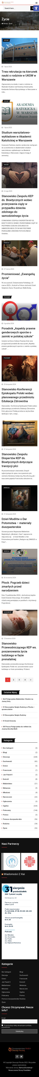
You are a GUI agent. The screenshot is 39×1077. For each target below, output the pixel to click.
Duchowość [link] (7, 761)
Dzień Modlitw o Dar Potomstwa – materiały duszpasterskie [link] (16, 523)
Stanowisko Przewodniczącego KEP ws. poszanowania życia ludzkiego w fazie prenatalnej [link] (19, 651)
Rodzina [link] (6, 824)
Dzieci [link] (5, 766)
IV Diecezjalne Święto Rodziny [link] (14, 715)
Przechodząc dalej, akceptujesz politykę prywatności (16, 1026)
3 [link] (19, 680)
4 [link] (24, 680)
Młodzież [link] (6, 793)
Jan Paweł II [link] (7, 775)
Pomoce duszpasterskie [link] (12, 819)
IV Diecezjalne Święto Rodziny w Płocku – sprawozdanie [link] (18, 708)
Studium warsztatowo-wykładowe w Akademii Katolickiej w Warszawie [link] (17, 136)
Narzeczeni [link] (7, 797)
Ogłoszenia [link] (7, 801)
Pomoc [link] (5, 815)
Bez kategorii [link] (8, 748)
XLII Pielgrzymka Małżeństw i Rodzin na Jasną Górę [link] (17, 700)
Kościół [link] (6, 779)
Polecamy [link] (7, 810)
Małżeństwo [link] (7, 784)
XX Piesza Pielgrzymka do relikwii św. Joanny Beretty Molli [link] (17, 728)
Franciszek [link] (7, 770)
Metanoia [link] (6, 788)
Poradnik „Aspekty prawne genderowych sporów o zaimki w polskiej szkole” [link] (18, 332)
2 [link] (13, 680)
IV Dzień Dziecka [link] (9, 721)
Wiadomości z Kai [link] (14, 874)
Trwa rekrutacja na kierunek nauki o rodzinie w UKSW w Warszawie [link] (19, 75)
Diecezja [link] (6, 757)
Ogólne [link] (6, 806)
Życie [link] (5, 828)
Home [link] (5, 23)
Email (3, 1018)
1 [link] (7, 680)
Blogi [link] (5, 752)
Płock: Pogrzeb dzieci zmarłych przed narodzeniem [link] (15, 586)
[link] (36, 8)
